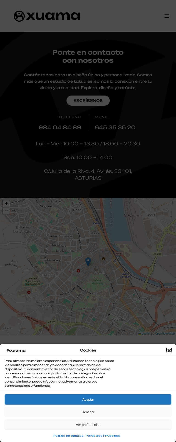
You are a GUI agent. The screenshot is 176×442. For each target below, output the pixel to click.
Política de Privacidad (103, 435)
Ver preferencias (88, 425)
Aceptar (88, 399)
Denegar (88, 412)
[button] (169, 350)
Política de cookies (68, 435)
